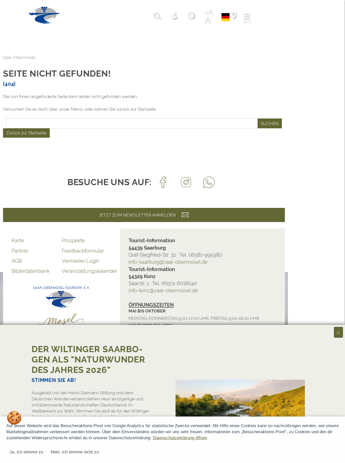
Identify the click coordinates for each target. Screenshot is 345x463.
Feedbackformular (83, 251)
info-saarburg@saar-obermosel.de (168, 262)
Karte (18, 240)
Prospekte (73, 240)
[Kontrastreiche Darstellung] (191, 16)
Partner (20, 251)
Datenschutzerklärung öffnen (180, 437)
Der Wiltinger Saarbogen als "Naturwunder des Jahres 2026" (88, 359)
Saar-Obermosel (19, 57)
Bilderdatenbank (31, 271)
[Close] (338, 332)
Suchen (270, 123)
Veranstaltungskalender (87, 271)
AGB (17, 261)
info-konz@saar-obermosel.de (163, 290)
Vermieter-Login (81, 261)
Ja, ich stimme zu (26, 452)
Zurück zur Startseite (26, 132)
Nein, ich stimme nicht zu (75, 452)
